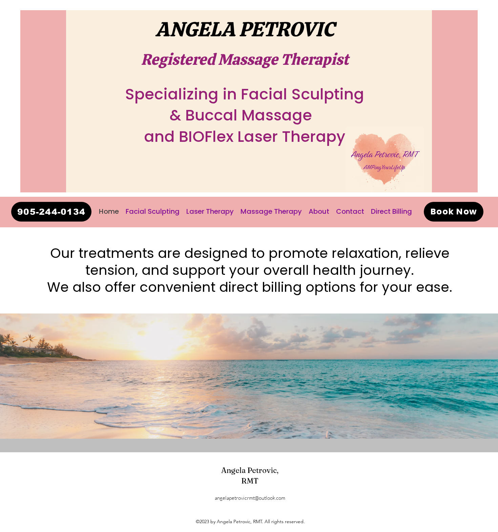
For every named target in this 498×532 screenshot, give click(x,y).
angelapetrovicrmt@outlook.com (250, 498)
